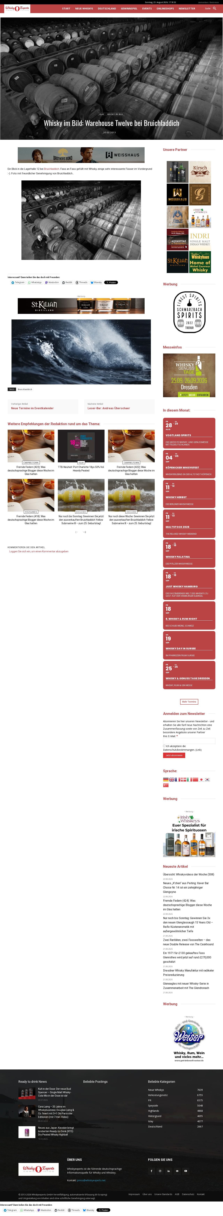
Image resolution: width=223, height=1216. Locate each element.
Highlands (31, 512)
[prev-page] (76, 532)
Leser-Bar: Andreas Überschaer (109, 408)
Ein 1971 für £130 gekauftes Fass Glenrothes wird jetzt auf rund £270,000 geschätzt (187, 957)
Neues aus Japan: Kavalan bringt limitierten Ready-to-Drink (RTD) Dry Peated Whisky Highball (56, 1131)
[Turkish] (166, 785)
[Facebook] (151, 1171)
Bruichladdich (51, 168)
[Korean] (207, 779)
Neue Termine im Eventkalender (32, 408)
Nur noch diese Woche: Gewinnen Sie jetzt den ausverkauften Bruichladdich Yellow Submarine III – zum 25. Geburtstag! (131, 520)
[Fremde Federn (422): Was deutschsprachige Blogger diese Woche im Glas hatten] (131, 446)
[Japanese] (202, 779)
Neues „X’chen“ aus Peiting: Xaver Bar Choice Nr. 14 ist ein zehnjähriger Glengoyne (186, 888)
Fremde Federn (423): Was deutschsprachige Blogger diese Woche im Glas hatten (31, 470)
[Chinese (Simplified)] (196, 779)
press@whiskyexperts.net (91, 1180)
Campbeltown (31, 462)
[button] (212, 8)
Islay (101, 114)
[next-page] (84, 532)
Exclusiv (81, 512)
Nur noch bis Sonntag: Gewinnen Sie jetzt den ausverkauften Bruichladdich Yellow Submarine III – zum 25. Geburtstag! (81, 520)
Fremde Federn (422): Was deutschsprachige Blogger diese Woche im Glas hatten (131, 470)
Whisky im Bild (115, 114)
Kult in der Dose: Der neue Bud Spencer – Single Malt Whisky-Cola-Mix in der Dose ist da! (54, 1092)
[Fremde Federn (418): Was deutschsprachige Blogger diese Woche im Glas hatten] (31, 495)
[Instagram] (160, 1171)
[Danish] (184, 779)
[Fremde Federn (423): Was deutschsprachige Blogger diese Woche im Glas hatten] (31, 446)
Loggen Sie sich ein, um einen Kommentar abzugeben (38, 551)
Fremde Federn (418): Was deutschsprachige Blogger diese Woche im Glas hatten (31, 520)
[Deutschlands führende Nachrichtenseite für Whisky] (28, 8)
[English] (172, 779)
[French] (178, 779)
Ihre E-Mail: (170, 736)
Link (198, 749)
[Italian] (190, 779)
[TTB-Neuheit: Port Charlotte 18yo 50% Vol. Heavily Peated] (81, 446)
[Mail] (177, 1171)
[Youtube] (185, 1171)
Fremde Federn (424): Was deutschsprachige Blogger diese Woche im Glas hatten (187, 905)
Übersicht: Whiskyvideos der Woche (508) (188, 874)
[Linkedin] (168, 1171)
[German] (166, 779)
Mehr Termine (189, 701)
